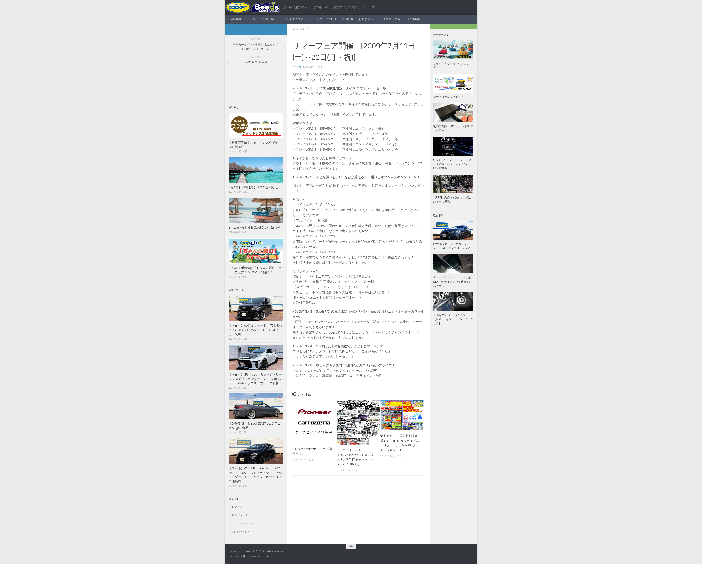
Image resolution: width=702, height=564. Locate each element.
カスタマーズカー (391, 19)
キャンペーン (301, 29)
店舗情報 (236, 19)
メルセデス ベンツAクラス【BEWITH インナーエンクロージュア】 (453, 319)
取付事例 (414, 19)
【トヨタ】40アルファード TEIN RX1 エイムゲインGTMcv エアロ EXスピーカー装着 (256, 330)
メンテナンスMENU (262, 19)
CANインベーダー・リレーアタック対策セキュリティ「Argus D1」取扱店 (452, 164)
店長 (298, 67)
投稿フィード (240, 515)
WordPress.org (240, 531)
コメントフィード (243, 523)
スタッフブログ (326, 19)
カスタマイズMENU (295, 19)
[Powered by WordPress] (244, 556)
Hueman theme (275, 556)
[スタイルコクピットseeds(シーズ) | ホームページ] (252, 7)
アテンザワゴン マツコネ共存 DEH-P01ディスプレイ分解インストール (452, 281)
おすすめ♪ (365, 19)
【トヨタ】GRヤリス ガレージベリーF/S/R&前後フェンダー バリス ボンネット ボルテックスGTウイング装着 (256, 379)
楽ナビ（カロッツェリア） (449, 97)
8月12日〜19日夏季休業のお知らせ (253, 187)
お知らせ (348, 19)
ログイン (237, 506)
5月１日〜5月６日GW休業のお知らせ (254, 227)
